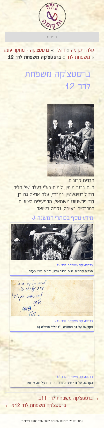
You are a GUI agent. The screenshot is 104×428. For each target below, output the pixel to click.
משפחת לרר (78, 57)
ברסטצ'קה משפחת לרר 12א (73, 321)
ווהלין (60, 50)
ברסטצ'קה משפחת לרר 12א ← (35, 405)
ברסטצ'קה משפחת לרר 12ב (74, 377)
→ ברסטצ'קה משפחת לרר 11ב (68, 398)
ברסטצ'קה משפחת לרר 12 (74, 265)
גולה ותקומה (82, 50)
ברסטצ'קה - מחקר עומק (25, 50)
